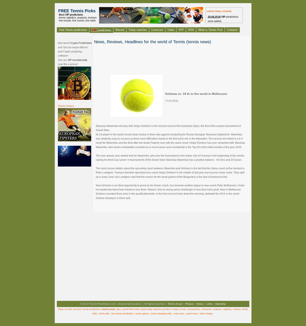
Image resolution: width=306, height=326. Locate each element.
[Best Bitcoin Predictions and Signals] (74, 99)
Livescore (157, 29)
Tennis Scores (66, 106)
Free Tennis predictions (73, 29)
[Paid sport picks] (74, 165)
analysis (217, 309)
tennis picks (108, 309)
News (200, 304)
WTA (191, 29)
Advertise (220, 304)
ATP (181, 29)
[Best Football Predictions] (74, 140)
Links (209, 304)
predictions (101, 30)
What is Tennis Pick (210, 29)
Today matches (137, 29)
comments (206, 309)
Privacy (189, 304)
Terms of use (175, 304)
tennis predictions (92, 309)
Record (120, 29)
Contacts (232, 29)
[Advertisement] (74, 233)
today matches (154, 309)
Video (170, 29)
